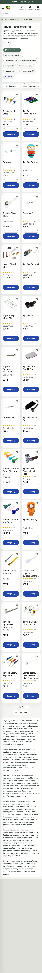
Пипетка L (8, 162)
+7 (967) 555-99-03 (18, 2)
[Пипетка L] (11, 151)
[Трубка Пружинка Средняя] (11, 610)
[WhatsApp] (32, 2)
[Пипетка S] (31, 202)
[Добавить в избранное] (17, 95)
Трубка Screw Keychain (10, 674)
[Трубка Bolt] (31, 304)
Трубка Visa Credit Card (29, 367)
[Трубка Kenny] (31, 508)
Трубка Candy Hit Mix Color (30, 623)
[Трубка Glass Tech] (11, 202)
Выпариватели (29, 60)
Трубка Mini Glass (9, 112)
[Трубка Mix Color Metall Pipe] (31, 457)
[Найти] (38, 14)
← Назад (8, 77)
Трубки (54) (27, 19)
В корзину (11, 134)
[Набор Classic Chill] (11, 253)
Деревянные (11, 71)
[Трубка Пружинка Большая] (11, 355)
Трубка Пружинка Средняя (8, 624)
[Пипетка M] (11, 406)
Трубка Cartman (31, 162)
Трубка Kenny (30, 519)
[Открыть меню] (2, 8)
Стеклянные (11, 60)
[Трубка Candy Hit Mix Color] (31, 610)
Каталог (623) (15, 19)
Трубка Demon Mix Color (10, 520)
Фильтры (12, 86)
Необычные (28, 71)
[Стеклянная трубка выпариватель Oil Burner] (31, 559)
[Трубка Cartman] (31, 151)
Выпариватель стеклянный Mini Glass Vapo (31, 675)
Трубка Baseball (31, 264)
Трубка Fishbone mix (29, 112)
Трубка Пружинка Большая (8, 369)
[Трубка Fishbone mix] (31, 100)
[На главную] (12, 8)
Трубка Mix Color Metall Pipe (29, 471)
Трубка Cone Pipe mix (9, 572)
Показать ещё (21, 713)
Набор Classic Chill (10, 265)
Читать (7, 42)
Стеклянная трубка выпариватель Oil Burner (30, 573)
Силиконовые (25, 66)
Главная (4, 19)
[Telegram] (29, 2)
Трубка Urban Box (30, 418)
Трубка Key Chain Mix (8, 316)
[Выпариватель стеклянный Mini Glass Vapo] (31, 661)
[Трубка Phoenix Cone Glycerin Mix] (11, 457)
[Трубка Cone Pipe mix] (11, 559)
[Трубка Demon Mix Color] (11, 508)
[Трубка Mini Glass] (11, 100)
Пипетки (9, 66)
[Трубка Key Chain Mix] (11, 304)
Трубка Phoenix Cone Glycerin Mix (11, 471)
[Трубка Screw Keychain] (11, 661)
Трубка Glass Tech (9, 214)
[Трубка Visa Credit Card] (31, 355)
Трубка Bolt (29, 315)
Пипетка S (28, 213)
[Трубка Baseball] (31, 253)
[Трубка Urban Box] (31, 406)
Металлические (13, 55)
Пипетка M (8, 417)
